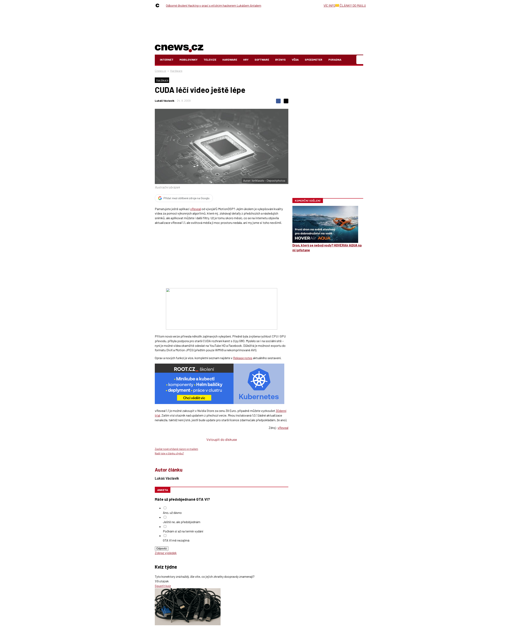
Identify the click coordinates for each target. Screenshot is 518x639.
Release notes (242, 358)
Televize (210, 59)
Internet (166, 59)
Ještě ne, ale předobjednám (181, 522)
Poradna (334, 59)
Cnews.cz (160, 70)
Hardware (229, 59)
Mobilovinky (188, 59)
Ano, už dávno (172, 512)
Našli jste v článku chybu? (169, 453)
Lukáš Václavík (164, 100)
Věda (295, 59)
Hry (245, 59)
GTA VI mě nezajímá (176, 540)
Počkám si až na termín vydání (183, 531)
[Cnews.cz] (158, 5)
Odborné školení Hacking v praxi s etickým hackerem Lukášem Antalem (213, 5)
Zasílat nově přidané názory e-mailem (176, 449)
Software (262, 59)
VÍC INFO (329, 5)
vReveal (195, 209)
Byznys (280, 59)
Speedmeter (313, 59)
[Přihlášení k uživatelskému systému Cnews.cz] (360, 59)
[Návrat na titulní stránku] (179, 48)
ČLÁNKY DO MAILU (352, 5)
